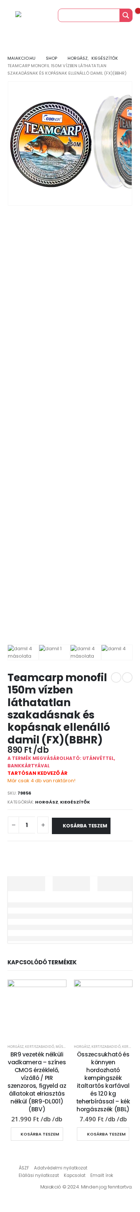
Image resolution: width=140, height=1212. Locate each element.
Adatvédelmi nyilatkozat (60, 1168)
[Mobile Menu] (7, 15)
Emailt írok (101, 1175)
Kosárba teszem (85, 825)
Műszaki (63, 1046)
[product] (36, 1009)
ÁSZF (24, 1168)
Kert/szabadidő (39, 1046)
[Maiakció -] (30, 15)
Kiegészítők (75, 802)
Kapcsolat (74, 1175)
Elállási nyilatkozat (39, 1175)
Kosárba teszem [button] (40, 1134)
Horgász (46, 802)
